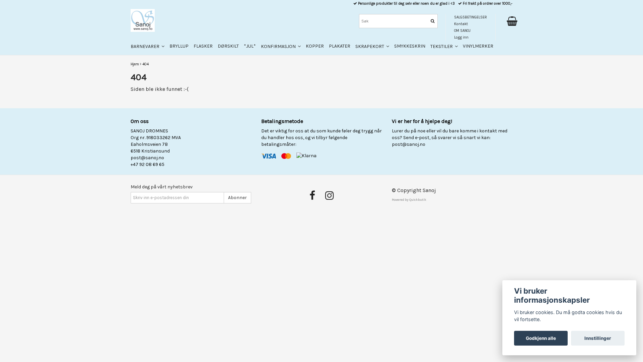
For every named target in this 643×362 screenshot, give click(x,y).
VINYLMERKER (478, 46)
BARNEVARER (146, 46)
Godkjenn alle (541, 338)
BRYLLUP (179, 46)
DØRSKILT (228, 46)
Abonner (237, 197)
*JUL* (250, 46)
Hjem (135, 64)
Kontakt (461, 24)
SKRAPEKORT (370, 46)
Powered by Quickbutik (409, 200)
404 (145, 64)
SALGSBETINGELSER (470, 17)
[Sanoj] (143, 20)
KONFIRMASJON (279, 46)
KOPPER (315, 46)
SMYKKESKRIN (409, 46)
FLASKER (203, 46)
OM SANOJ (462, 30)
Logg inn (461, 37)
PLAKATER (339, 46)
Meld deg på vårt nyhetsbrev (162, 187)
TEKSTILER (442, 46)
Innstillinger (597, 338)
